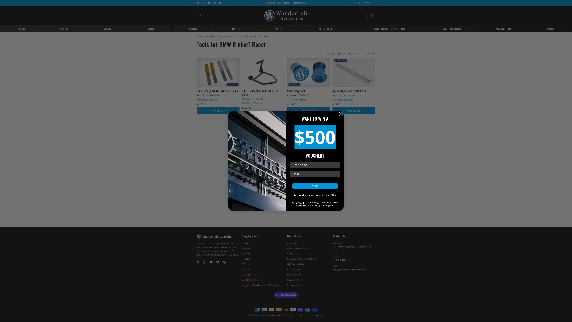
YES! (315, 186)
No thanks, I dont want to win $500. (315, 195)
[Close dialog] (341, 114)
